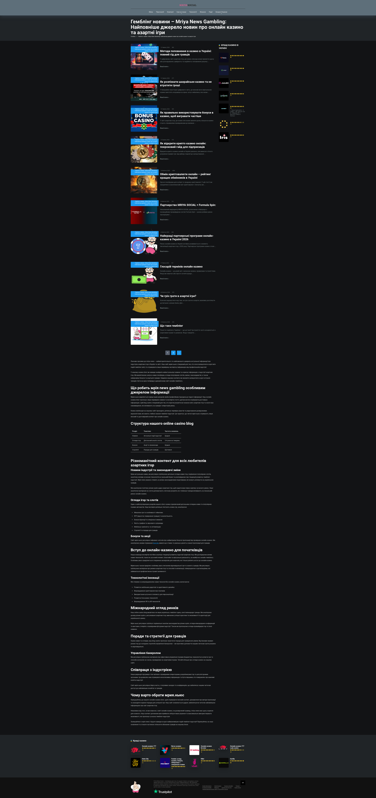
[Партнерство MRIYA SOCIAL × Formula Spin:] (144, 211)
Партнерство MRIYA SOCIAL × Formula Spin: (188, 205)
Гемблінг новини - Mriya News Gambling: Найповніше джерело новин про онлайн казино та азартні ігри (146, 49)
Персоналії (160, 12)
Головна (133, 36)
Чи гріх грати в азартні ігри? (178, 296)
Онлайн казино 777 (149, 746)
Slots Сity (145, 759)
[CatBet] (224, 113)
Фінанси (203, 12)
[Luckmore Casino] (224, 100)
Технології (193, 12)
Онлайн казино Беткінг (206, 747)
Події (210, 12)
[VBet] (194, 767)
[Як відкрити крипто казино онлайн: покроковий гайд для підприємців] (144, 149)
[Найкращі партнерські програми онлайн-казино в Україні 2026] (144, 241)
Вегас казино (176, 746)
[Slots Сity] (136, 767)
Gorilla (232, 759)
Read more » (164, 66)
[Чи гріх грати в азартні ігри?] (144, 301)
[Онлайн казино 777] (136, 754)
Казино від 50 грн (227, 787)
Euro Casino (234, 120)
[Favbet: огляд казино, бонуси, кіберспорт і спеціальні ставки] (165, 767)
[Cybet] (224, 75)
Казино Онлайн (228, 786)
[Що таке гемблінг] (144, 331)
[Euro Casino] (224, 129)
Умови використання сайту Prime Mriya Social (215, 789)
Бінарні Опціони (221, 12)
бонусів (156, 543)
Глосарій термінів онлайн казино (181, 266)
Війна (151, 12)
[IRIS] (224, 141)
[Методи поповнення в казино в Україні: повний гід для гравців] (144, 57)
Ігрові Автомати (206, 786)
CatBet (232, 104)
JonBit (232, 79)
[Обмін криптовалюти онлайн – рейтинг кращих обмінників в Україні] (144, 180)
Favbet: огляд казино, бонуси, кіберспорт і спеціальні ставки (178, 761)
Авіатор (216, 787)
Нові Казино (217, 786)
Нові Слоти (238, 787)
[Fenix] (224, 62)
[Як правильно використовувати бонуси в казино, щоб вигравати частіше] (144, 118)
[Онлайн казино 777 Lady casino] (223, 749)
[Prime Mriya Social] (188, 4)
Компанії (170, 12)
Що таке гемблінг (171, 325)
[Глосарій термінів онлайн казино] (144, 271)
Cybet (232, 66)
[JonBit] (224, 87)
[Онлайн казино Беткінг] (194, 754)
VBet (202, 759)
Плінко (238, 786)
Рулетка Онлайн (206, 787)
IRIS (231, 133)
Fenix (232, 54)
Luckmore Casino (236, 92)
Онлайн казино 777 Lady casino (237, 747)
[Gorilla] (224, 767)
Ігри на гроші (181, 12)
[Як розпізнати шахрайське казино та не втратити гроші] (144, 88)
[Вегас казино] (165, 754)
